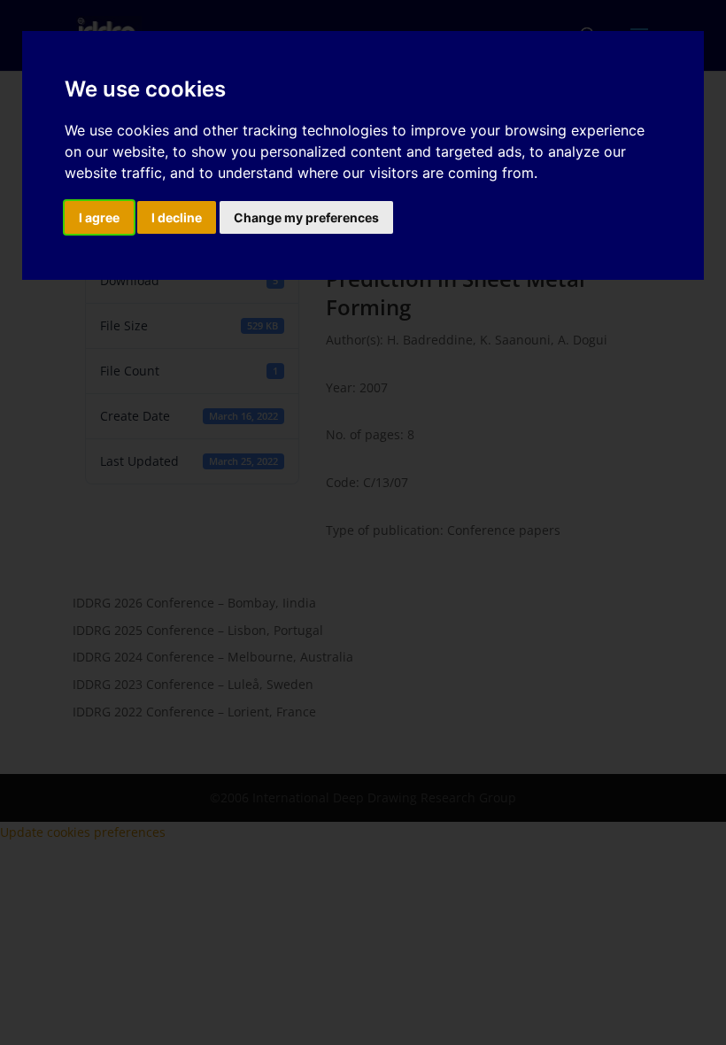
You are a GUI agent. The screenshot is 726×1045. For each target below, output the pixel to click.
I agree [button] (99, 217)
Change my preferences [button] (306, 217)
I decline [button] (176, 217)
